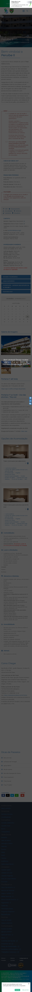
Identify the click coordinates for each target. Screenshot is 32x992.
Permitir (17, 990)
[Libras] (30, 398)
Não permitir (25, 990)
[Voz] (30, 401)
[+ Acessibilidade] (30, 403)
